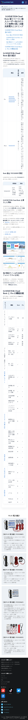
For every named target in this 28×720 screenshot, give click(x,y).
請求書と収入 (8, 234)
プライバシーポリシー (14, 718)
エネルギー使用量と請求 (10, 232)
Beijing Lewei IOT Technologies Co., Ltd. (14, 717)
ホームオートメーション (6, 670)
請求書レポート (4, 377)
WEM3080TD (12, 100)
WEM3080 (11, 97)
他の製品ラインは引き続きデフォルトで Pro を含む (14, 43)
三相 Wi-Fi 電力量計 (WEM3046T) (13, 602)
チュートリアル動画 (5, 682)
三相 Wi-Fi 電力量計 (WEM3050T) (13, 637)
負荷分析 (4, 457)
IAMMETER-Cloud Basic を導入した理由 (14, 38)
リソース (3, 675)
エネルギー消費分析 (4, 421)
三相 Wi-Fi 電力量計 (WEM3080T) (13, 534)
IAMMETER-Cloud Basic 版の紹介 (13, 31)
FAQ (2, 679)
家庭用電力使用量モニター (7, 666)
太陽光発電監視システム (6, 668)
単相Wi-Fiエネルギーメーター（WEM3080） (10, 662)
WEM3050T (12, 145)
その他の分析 (4, 473)
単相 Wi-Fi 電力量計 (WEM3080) (13, 570)
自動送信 (4, 493)
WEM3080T (12, 98)
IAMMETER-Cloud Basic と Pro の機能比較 (13, 48)
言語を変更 (22, 718)
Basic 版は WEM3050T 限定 (14, 35)
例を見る (7, 222)
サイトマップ (4, 684)
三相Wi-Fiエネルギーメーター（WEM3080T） (11, 664)
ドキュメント (4, 677)
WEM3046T (12, 101)
